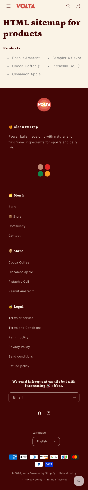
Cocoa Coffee (19, 262)
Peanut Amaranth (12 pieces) (37, 58)
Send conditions (21, 356)
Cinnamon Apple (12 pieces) (36, 74)
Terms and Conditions (25, 327)
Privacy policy (34, 479)
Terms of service (21, 318)
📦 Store (15, 216)
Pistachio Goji (19, 281)
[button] (8, 6)
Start (12, 206)
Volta (26, 473)
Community (17, 226)
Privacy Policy (19, 347)
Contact (15, 235)
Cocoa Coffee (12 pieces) (34, 66)
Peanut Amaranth (22, 291)
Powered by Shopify (42, 473)
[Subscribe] (74, 397)
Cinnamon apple (21, 272)
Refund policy (19, 366)
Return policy (19, 337)
